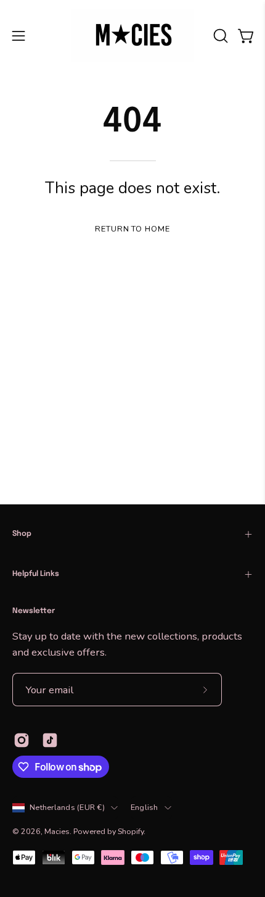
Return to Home (132, 229)
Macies (57, 831)
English (144, 807)
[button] (219, 35)
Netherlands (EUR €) (67, 807)
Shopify (131, 831)
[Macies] (132, 35)
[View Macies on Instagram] (21, 740)
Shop (21, 534)
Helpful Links (35, 574)
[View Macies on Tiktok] (50, 740)
